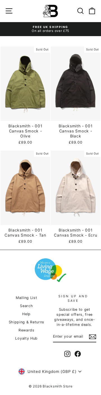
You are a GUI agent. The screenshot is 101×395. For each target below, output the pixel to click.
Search (26, 306)
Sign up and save (73, 298)
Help (26, 314)
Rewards (27, 330)
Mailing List (26, 298)
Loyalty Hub (26, 338)
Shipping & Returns (26, 322)
